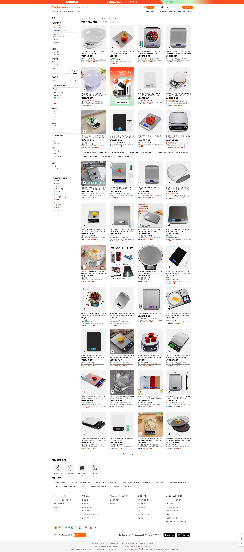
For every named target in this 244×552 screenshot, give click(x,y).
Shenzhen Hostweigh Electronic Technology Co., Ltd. (178, 239)
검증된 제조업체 (115, 500)
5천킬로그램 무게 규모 (60, 482)
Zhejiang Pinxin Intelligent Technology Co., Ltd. (93, 279)
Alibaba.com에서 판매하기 (173, 500)
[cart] (168, 7)
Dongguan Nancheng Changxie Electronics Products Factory (93, 145)
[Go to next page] (151, 454)
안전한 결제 (85, 500)
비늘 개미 (82, 486)
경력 (55, 511)
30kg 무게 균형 (86, 482)
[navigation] (65, 236)
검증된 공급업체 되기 (172, 511)
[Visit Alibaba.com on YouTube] (182, 521)
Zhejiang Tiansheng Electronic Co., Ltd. (121, 144)
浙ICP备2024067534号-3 (170, 549)
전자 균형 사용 (159, 482)
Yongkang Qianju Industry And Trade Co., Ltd (150, 195)
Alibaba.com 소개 (59, 496)
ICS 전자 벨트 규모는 (108, 156)
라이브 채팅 (141, 503)
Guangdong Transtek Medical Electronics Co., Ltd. (93, 237)
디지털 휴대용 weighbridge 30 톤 (177, 482)
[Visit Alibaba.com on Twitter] (174, 521)
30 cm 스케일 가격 (183, 152)
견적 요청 (113, 503)
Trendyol (142, 543)
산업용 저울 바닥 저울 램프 (166, 152)
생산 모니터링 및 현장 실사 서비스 (92, 514)
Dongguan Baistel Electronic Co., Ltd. (121, 61)
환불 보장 (85, 503)
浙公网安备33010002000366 (153, 549)
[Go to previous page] (121, 454)
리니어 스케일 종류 (70, 486)
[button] (144, 7)
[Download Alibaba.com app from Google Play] (183, 535)
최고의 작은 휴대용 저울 (118, 152)
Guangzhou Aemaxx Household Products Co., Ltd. (150, 102)
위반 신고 (140, 518)
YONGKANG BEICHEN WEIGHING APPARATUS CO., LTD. (178, 103)
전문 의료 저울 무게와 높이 (91, 156)
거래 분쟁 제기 (142, 507)
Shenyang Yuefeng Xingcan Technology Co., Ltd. (122, 195)
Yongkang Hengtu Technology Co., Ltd (177, 197)
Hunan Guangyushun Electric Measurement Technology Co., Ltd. (93, 103)
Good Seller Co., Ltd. (144, 279)
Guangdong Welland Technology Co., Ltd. (122, 239)
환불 (139, 511)
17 (147, 454)
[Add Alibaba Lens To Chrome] (80, 535)
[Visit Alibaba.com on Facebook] (167, 521)
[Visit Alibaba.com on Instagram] (178, 521)
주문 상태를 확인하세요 (173, 507)
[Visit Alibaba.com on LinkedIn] (170, 521)
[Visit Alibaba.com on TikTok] (186, 521)
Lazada (122, 543)
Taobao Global (130, 543)
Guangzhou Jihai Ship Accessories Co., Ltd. (122, 323)
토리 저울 (103, 152)
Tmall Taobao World (112, 543)
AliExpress (95, 543)
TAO (137, 543)
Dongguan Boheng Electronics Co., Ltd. (177, 281)
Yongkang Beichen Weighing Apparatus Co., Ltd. (178, 60)
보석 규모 (57, 486)
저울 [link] (115, 18)
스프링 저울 (117, 486)
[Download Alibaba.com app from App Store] (169, 535)
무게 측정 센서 (128, 486)
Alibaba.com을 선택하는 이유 (62, 500)
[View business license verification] (139, 549)
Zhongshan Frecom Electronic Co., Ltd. (149, 237)
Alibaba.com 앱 (139, 535)
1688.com (102, 543)
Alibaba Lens (65, 535)
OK (75, 72)
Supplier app (123, 535)
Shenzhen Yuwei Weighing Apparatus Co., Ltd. (150, 144)
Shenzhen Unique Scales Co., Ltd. (176, 145)
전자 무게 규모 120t (148, 152)
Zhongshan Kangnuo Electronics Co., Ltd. (93, 60)
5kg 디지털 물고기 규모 (90, 152)
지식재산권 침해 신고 (144, 514)
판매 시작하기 (170, 503)
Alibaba (83, 18)
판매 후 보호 (85, 511)
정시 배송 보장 (86, 507)
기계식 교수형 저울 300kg (132, 482)
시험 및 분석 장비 (106, 18)
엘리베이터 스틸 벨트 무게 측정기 (99, 486)
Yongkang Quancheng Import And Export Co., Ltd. (93, 195)
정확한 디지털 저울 (124, 156)
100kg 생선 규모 (133, 152)
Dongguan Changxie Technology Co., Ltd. (150, 60)
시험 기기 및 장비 (93, 18)
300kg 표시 (147, 482)
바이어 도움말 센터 (143, 500)
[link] (241, 533)
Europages (149, 543)
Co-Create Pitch (59, 503)
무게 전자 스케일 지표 (101, 482)
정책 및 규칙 (85, 518)
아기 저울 (74, 482)
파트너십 (168, 514)
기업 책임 (57, 507)
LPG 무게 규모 (116, 482)
